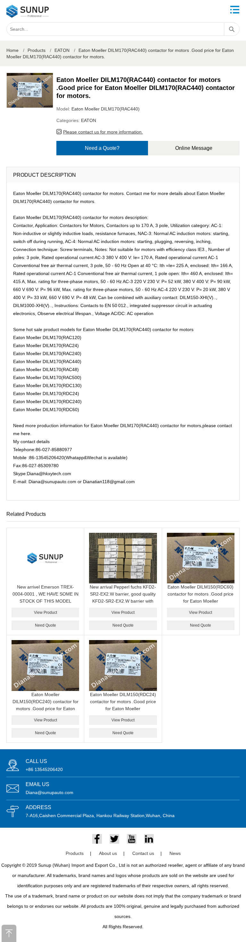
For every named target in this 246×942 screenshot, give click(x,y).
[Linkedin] (149, 839)
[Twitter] (114, 839)
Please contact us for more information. (103, 131)
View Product (45, 612)
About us (108, 853)
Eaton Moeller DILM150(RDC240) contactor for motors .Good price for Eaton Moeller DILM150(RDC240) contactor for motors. (45, 708)
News (175, 853)
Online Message (193, 148)
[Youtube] (132, 839)
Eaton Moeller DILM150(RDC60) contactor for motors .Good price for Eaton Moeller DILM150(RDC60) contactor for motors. (201, 601)
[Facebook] (97, 839)
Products (36, 50)
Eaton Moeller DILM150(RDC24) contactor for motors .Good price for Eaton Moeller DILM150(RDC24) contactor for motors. (123, 708)
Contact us (143, 853)
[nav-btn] (235, 9)
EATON (62, 50)
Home (12, 50)
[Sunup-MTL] (27, 11)
